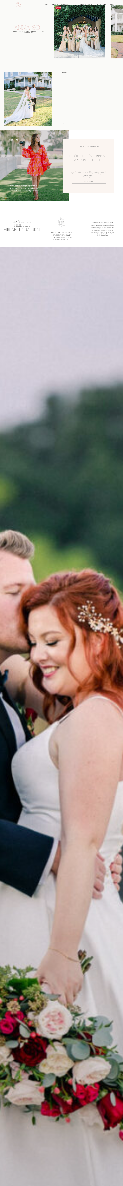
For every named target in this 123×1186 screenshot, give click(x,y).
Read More (88, 181)
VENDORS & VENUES (86, 4)
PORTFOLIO (55, 4)
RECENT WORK (65, 4)
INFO (74, 4)
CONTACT (112, 4)
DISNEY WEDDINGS (100, 4)
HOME (46, 4)
